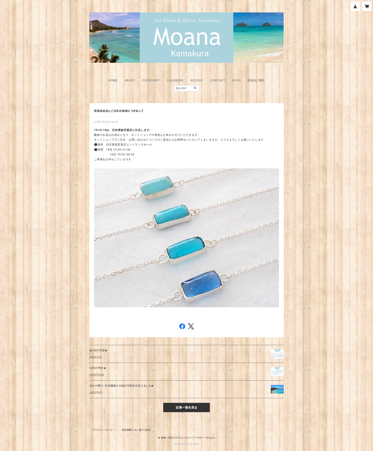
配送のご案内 (256, 80)
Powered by (182, 443)
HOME (113, 80)
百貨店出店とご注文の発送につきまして (118, 110)
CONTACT (218, 80)
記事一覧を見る (186, 407)
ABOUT (130, 80)
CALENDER (174, 80)
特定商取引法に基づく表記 (136, 429)
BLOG (236, 80)
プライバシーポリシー (103, 429)
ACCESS (196, 80)
